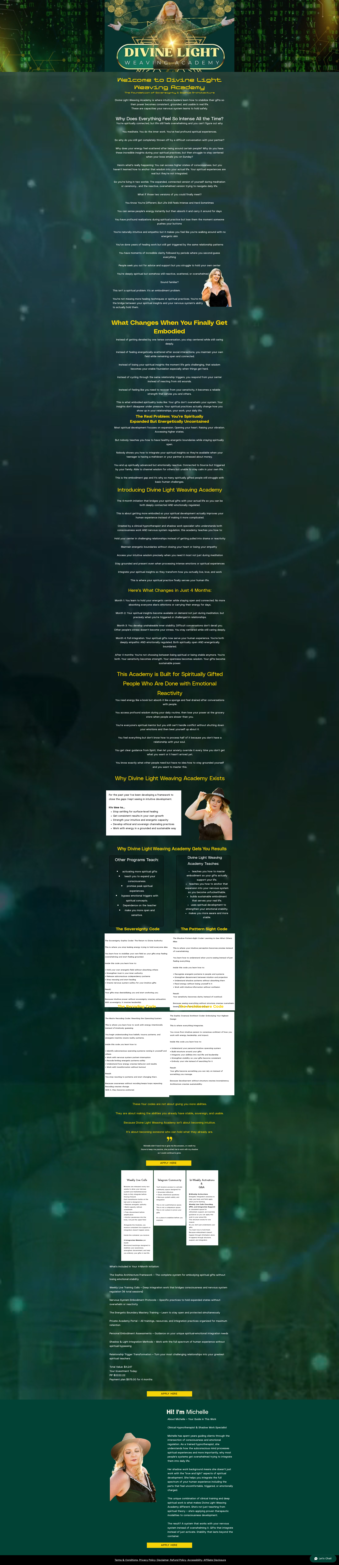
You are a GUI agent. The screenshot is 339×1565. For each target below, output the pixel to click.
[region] (137, 1215)
